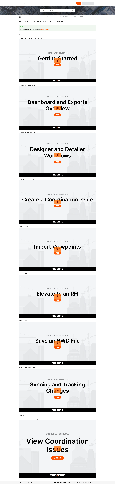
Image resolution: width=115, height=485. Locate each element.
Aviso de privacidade (71, 482)
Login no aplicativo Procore (88, 3)
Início (23, 16)
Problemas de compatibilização (72, 16)
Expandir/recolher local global (95, 17)
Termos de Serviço (80, 482)
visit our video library (45, 29)
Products (28, 16)
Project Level (60, 16)
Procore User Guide (51, 16)
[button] (73, 10)
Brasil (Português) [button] (68, 3)
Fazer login (93, 482)
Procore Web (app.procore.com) (39, 16)
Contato (78, 3)
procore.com (58, 3)
